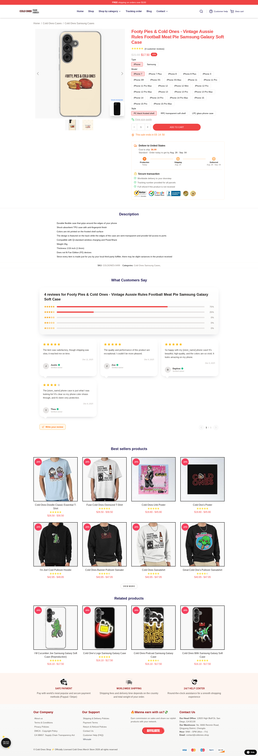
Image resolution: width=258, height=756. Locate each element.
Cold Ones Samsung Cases (79, 23)
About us (38, 718)
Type (133, 59)
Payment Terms (90, 722)
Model (134, 69)
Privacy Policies (41, 727)
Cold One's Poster (202, 505)
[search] (201, 11)
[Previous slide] (38, 73)
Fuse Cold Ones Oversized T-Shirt (104, 505)
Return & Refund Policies (95, 727)
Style (133, 108)
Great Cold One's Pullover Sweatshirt (202, 570)
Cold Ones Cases (52, 23)
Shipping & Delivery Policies (96, 718)
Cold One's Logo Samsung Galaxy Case (104, 653)
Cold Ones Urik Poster (153, 505)
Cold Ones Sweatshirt (153, 570)
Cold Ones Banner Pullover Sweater (104, 570)
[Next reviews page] (216, 427)
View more (129, 586)
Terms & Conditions (43, 722)
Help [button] (252, 752)
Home (36, 23)
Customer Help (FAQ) (93, 735)
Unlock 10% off (6, 742)
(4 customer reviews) (154, 49)
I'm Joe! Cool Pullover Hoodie (55, 570)
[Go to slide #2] (88, 125)
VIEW (55, 498)
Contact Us (88, 731)
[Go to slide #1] (72, 125)
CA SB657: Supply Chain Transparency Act (54, 735)
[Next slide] (122, 73)
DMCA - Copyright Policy (45, 731)
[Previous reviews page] (201, 427)
